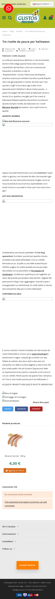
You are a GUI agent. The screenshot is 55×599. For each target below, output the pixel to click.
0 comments (9, 51)
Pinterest (36, 409)
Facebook (21, 409)
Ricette (23, 49)
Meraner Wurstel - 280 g (15, 456)
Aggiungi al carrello (16, 470)
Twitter (8, 409)
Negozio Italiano (42, 4)
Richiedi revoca (27, 565)
